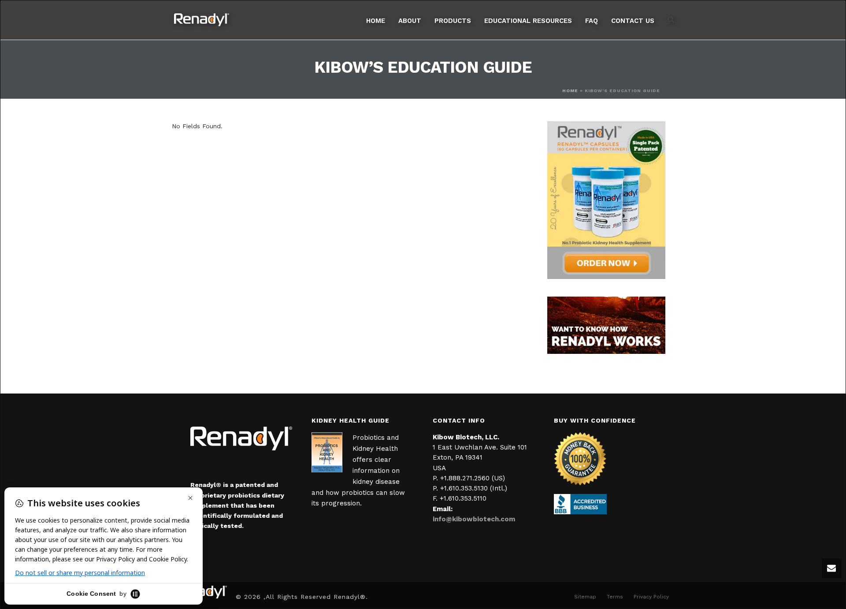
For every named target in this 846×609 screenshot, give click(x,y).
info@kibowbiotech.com (474, 519)
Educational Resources (528, 21)
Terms (615, 597)
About (409, 21)
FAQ (591, 21)
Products (452, 21)
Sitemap (585, 597)
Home (375, 21)
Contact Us (632, 21)
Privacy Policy (651, 597)
